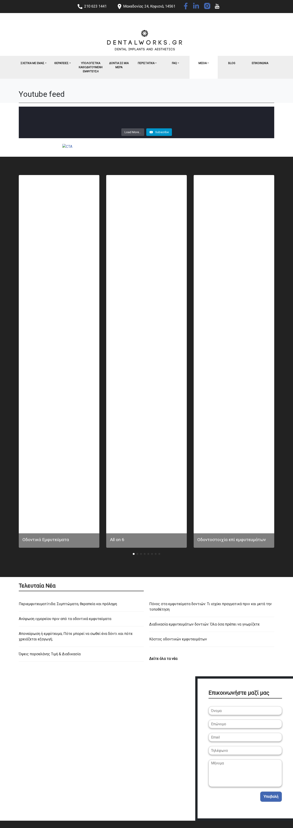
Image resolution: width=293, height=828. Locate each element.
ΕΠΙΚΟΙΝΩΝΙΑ (260, 63)
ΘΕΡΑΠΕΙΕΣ (61, 63)
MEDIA (202, 63)
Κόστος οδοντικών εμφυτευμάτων (178, 639)
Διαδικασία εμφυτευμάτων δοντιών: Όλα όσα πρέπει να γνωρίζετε (204, 624)
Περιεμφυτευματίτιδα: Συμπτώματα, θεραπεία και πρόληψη (68, 604)
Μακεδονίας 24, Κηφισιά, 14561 (149, 6)
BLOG (231, 63)
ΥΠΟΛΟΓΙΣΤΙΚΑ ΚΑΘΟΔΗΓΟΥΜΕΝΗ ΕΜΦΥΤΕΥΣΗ (91, 67)
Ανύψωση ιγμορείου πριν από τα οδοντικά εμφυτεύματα (65, 619)
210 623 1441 (95, 6)
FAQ (174, 63)
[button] (134, 554)
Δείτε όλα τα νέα (163, 658)
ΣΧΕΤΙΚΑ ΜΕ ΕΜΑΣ (32, 63)
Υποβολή (271, 796)
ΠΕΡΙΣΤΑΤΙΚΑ (146, 63)
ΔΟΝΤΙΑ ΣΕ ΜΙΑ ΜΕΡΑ (119, 65)
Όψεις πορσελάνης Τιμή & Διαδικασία (50, 654)
